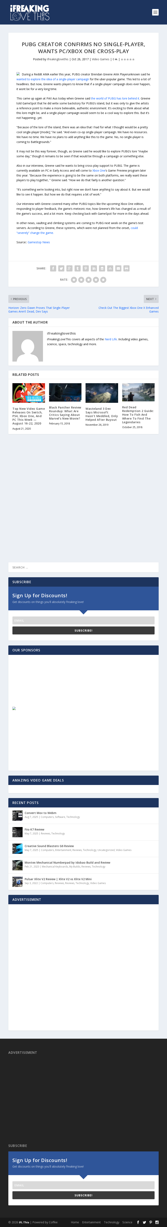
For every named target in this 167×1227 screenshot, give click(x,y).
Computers (47, 817)
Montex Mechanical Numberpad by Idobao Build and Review (67, 862)
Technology (73, 817)
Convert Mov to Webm (40, 813)
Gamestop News (39, 242)
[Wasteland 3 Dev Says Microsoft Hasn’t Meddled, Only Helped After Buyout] (102, 393)
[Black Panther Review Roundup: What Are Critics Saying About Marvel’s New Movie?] (65, 392)
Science (127, 1222)
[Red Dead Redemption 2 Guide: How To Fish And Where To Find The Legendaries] (138, 392)
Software (60, 817)
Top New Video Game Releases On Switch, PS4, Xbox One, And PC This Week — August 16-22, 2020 (28, 416)
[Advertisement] (41, 684)
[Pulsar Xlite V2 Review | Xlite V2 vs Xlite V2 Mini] (17, 882)
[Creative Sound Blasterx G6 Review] (17, 849)
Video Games (100, 59)
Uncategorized (106, 850)
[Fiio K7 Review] (17, 832)
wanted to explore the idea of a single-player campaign (52, 79)
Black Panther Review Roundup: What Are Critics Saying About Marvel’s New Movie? (65, 413)
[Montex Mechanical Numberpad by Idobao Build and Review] (17, 865)
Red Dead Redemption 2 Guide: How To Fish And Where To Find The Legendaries (138, 414)
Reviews (45, 833)
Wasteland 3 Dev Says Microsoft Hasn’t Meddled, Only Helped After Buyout (102, 414)
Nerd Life (111, 339)
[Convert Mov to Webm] (17, 816)
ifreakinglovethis (57, 59)
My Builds (74, 866)
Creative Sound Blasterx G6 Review (49, 846)
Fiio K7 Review (34, 829)
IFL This (24, 1222)
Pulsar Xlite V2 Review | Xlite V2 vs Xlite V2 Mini (58, 879)
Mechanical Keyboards (55, 866)
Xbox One (98, 170)
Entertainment (63, 850)
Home (75, 1222)
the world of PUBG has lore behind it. (115, 98)
